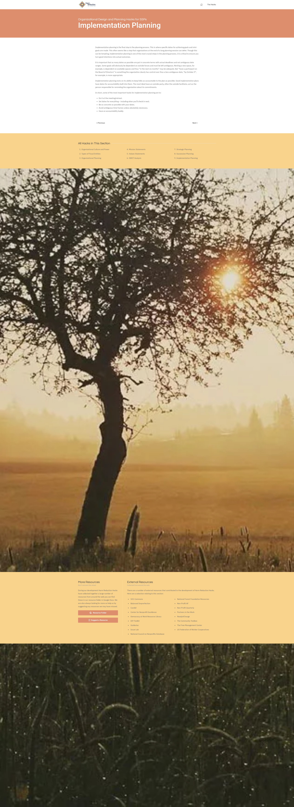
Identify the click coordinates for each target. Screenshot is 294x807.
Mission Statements (137, 149)
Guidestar (135, 625)
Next (194, 123)
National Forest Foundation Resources (193, 599)
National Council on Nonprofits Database (147, 634)
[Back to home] (87, 4)
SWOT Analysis (135, 158)
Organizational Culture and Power (95, 149)
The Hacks (211, 4)
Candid (133, 608)
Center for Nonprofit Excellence (144, 612)
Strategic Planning (184, 149)
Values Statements (137, 154)
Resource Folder (99, 612)
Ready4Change (183, 616)
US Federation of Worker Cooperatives (193, 629)
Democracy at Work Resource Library (146, 616)
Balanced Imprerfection (140, 603)
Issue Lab (135, 629)
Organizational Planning (91, 158)
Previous (101, 123)
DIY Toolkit (135, 621)
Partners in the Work (185, 612)
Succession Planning (185, 154)
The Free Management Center (189, 625)
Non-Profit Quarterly (185, 608)
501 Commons (137, 599)
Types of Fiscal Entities (91, 154)
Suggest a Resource (99, 620)
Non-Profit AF (182, 603)
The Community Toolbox (187, 621)
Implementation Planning (187, 158)
